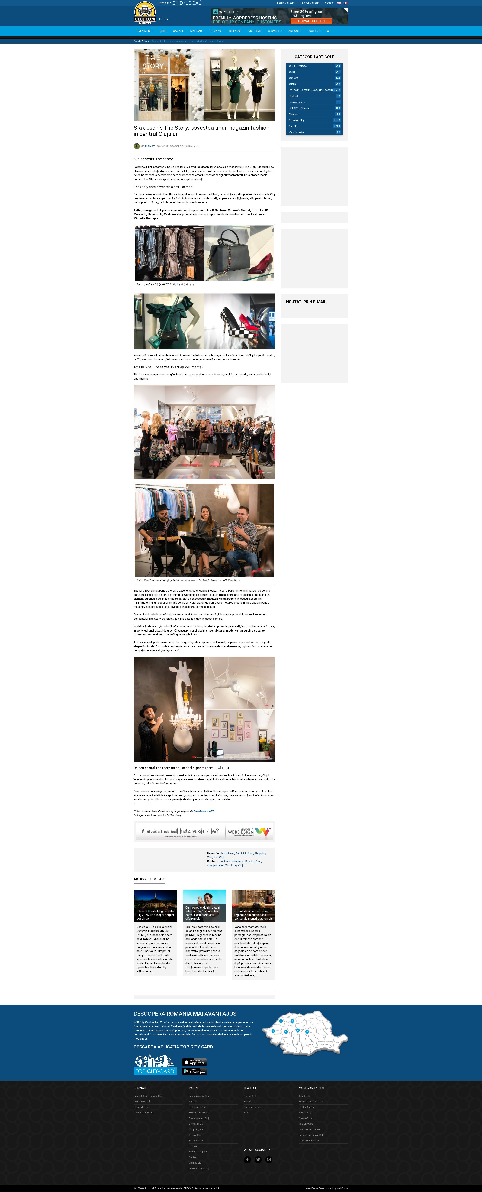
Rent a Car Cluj (306, 1107)
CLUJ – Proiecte (298, 65)
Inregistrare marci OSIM (311, 1134)
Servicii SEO (250, 1096)
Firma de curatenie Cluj (311, 1101)
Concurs (293, 77)
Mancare (293, 114)
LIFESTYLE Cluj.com (299, 108)
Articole (145, 41)
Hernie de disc (141, 1107)
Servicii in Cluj (244, 853)
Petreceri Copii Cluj (199, 1168)
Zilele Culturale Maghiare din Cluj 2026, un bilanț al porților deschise (155, 914)
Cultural (293, 84)
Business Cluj (196, 1140)
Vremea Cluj (195, 1162)
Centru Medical (142, 1101)
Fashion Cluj (252, 861)
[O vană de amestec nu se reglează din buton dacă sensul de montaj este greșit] (253, 906)
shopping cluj (215, 865)
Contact (329, 3)
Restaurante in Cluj (199, 1118)
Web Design (305, 1112)
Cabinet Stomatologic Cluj (148, 1096)
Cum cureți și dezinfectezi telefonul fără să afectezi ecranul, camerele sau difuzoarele (202, 913)
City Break (304, 1096)
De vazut (193, 1146)
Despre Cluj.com (285, 3)
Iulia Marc (150, 146)
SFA (246, 1112)
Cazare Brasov (307, 1118)
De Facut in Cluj (197, 1107)
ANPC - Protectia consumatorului (201, 1188)
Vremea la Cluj (296, 132)
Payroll (247, 1101)
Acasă (137, 41)
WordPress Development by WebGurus (327, 1188)
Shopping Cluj (196, 1129)
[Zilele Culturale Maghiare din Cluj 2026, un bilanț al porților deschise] (155, 906)
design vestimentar (231, 861)
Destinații (294, 96)
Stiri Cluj (219, 857)
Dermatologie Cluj (143, 1112)
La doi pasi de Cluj (199, 1096)
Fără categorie (297, 102)
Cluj (162, 19)
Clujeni (292, 71)
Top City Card (306, 1123)
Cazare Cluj (195, 1134)
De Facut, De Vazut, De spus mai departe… (312, 90)
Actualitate (227, 853)
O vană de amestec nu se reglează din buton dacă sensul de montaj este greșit (253, 914)
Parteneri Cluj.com (309, 3)
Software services (253, 1107)
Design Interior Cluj (309, 1140)
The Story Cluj (234, 865)
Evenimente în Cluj (198, 1112)
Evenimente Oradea (309, 1129)
